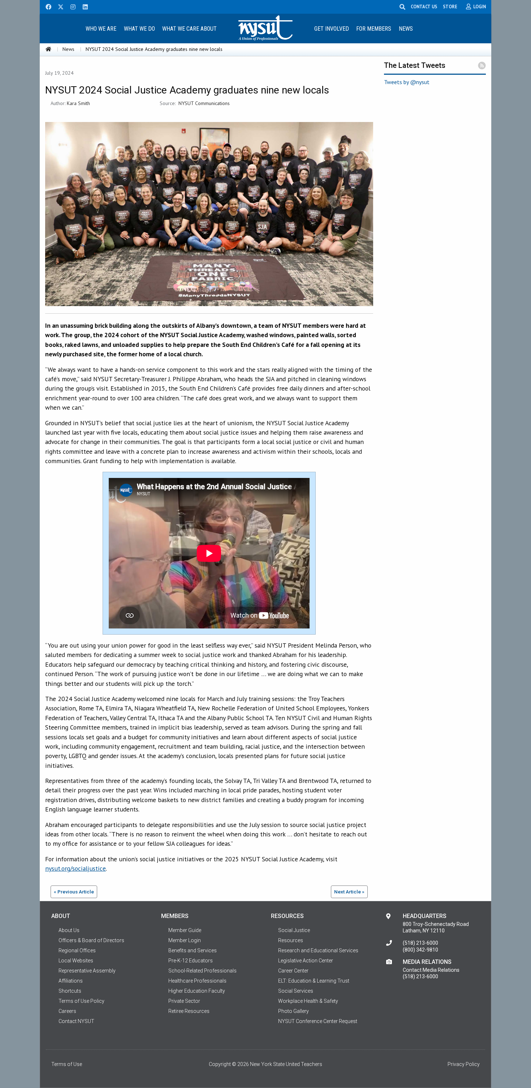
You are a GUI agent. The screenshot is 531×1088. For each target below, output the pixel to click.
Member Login (184, 940)
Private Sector (184, 1001)
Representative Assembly (87, 971)
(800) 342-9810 (420, 950)
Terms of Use (66, 1064)
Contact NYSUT (76, 1021)
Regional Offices (77, 950)
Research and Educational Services (318, 950)
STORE (450, 6)
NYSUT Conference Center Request (317, 1021)
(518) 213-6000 (420, 943)
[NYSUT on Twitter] (58, 6)
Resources (290, 940)
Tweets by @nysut (406, 82)
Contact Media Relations (431, 970)
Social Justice (294, 930)
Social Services (295, 991)
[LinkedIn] (83, 6)
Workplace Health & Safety (308, 1001)
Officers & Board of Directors (91, 940)
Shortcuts (70, 991)
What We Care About (189, 28)
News (406, 28)
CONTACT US (424, 6)
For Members (373, 28)
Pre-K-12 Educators (190, 960)
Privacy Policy (464, 1064)
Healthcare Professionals (197, 981)
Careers (67, 1011)
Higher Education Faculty (196, 991)
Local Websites (76, 960)
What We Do (139, 28)
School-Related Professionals (202, 971)
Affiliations (71, 981)
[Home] (48, 49)
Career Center (293, 971)
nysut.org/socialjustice (75, 868)
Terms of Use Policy (81, 1001)
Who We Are (101, 28)
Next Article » (349, 892)
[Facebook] (46, 6)
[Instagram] (71, 6)
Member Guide (184, 930)
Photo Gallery (293, 1011)
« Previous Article (74, 892)
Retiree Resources (189, 1011)
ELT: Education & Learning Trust (313, 981)
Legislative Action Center (305, 960)
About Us (69, 930)
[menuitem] (101, 28)
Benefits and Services (192, 950)
